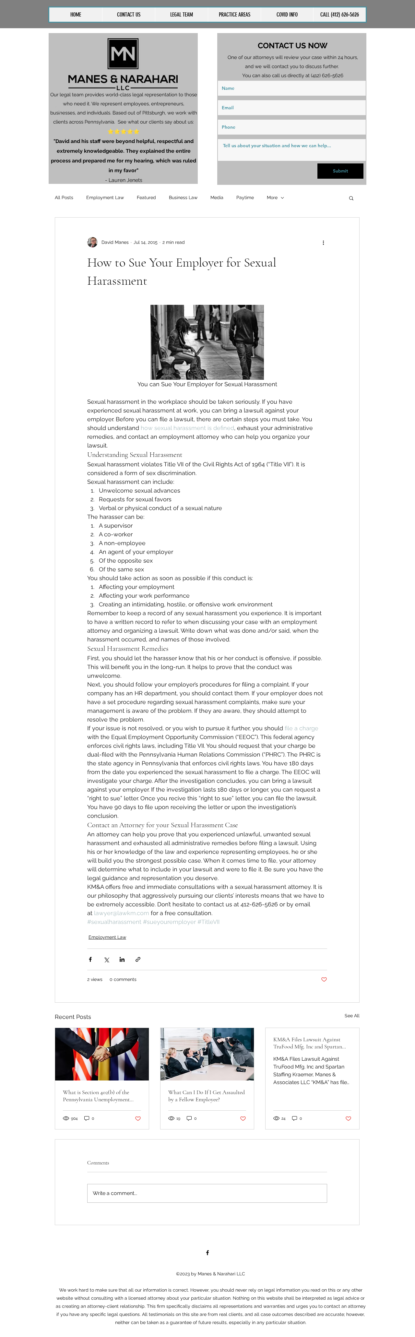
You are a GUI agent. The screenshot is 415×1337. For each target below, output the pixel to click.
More (272, 197)
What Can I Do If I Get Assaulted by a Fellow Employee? (206, 1096)
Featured (146, 197)
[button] (234, 14)
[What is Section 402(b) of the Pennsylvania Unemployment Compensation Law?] (102, 1054)
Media (216, 197)
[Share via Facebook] (90, 959)
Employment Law (105, 197)
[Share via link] (138, 959)
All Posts (64, 197)
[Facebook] (207, 1252)
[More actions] (323, 242)
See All (352, 1015)
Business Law (183, 197)
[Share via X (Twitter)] (106, 959)
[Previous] (58, 108)
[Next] (189, 108)
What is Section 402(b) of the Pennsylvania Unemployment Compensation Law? (96, 1096)
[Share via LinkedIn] (122, 959)
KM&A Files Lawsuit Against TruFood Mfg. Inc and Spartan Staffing (307, 1043)
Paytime (245, 197)
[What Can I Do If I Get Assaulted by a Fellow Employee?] (207, 1054)
